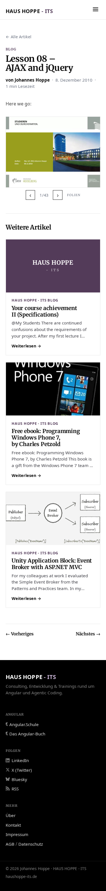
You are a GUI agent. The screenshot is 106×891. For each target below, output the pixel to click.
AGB (10, 844)
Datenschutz (30, 844)
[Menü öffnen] (95, 9)
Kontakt (13, 825)
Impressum (17, 834)
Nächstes (88, 634)
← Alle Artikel (18, 36)
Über (11, 815)
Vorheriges (20, 634)
